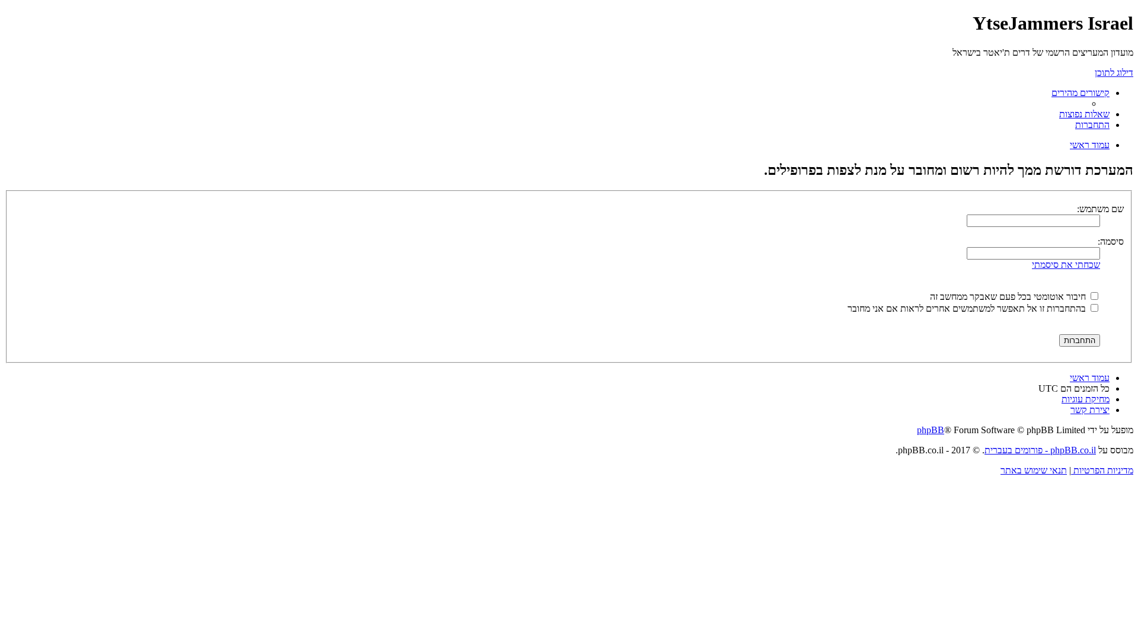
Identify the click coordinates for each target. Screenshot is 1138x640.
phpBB (930, 430)
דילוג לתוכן (1114, 73)
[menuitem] (1084, 114)
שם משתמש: (1100, 209)
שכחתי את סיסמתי (1066, 265)
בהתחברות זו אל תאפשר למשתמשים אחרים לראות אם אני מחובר (968, 308)
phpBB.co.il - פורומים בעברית (1040, 450)
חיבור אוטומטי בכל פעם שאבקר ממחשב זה (1009, 297)
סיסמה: (1111, 241)
